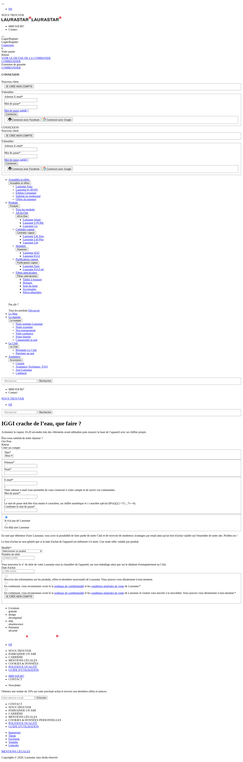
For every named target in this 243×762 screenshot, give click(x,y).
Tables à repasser (32, 279)
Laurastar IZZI (31, 252)
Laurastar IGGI (31, 256)
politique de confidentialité (69, 586)
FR (10, 9)
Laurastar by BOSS (27, 189)
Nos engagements (26, 330)
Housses (27, 282)
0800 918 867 (16, 676)
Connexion (7, 45)
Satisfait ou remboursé (28, 196)
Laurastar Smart (32, 219)
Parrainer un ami (25, 353)
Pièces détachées (32, 292)
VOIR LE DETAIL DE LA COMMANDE (26, 58)
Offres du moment (26, 199)
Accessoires (29, 289)
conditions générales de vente (107, 586)
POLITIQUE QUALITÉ (23, 666)
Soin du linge (30, 285)
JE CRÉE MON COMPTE (19, 86)
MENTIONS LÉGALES (15, 751)
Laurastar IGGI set (33, 269)
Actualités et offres (19, 179)
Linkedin (14, 745)
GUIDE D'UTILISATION (24, 669)
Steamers (21, 245)
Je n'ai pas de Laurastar (17, 520)
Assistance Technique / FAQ (32, 366)
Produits (13, 202)
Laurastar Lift (30, 242)
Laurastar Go (30, 226)
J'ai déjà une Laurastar (16, 527)
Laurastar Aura (24, 186)
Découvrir (34, 310)
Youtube (13, 742)
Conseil (20, 363)
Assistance (14, 356)
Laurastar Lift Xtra (33, 236)
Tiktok (12, 735)
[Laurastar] (121, 19)
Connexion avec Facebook (25, 120)
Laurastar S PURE (33, 222)
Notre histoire (23, 336)
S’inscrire (41, 697)
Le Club (13, 343)
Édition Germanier (26, 192)
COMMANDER (11, 61)
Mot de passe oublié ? (16, 110)
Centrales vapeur (25, 229)
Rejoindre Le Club (26, 350)
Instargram (14, 732)
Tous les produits (25, 209)
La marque (15, 316)
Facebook (14, 738)
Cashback (21, 373)
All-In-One (22, 212)
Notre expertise (24, 327)
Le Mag (13, 313)
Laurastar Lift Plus (33, 239)
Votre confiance (24, 333)
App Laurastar (24, 369)
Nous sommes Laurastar (29, 323)
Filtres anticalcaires (26, 272)
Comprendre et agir (26, 339)
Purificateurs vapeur (27, 259)
